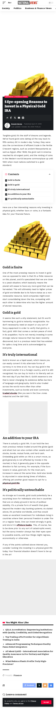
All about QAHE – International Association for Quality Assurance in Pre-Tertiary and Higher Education (28, 654)
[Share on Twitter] (15, 118)
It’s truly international (19, 189)
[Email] (19, 118)
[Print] (23, 118)
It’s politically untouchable (21, 199)
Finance (18, 675)
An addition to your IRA (19, 194)
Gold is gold (14, 185)
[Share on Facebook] (11, 118)
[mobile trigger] (5, 2)
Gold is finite (14, 180)
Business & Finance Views (16, 96)
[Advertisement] (28, 40)
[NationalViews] (28, 3)
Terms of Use (18, 703)
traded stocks (10, 393)
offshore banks (24, 525)
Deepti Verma (16, 124)
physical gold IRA (11, 483)
